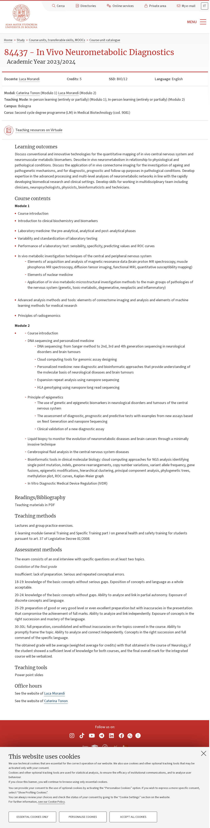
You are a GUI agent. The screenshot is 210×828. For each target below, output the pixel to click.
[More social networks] (138, 735)
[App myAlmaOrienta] (105, 746)
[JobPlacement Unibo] (115, 746)
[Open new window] (72, 735)
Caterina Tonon (28, 93)
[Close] (203, 753)
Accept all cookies (133, 817)
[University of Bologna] (22, 16)
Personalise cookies (83, 817)
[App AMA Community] (125, 747)
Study (21, 40)
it (204, 6)
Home (8, 40)
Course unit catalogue (104, 40)
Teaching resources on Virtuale (38, 130)
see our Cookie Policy (51, 802)
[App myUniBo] (95, 746)
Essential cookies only (32, 817)
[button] (124, 22)
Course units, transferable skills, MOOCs (57, 40)
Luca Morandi (29, 79)
